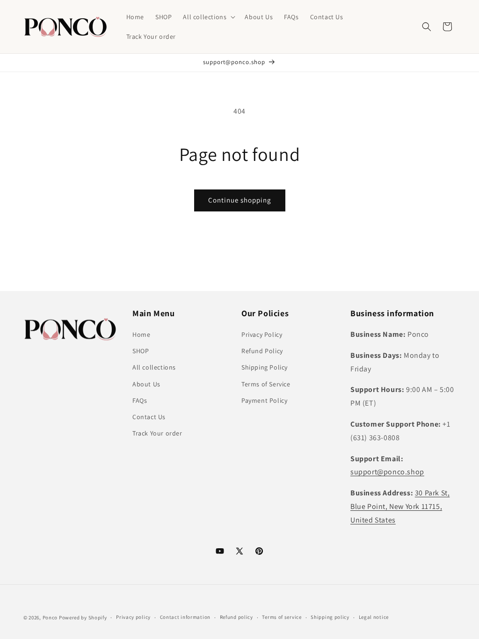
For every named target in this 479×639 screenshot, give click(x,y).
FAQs (139, 400)
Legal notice (374, 617)
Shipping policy (330, 617)
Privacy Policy (261, 334)
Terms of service (281, 617)
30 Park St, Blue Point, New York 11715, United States (400, 506)
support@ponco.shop (387, 472)
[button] (208, 17)
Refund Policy (262, 351)
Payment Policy (264, 400)
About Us (146, 384)
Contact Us (149, 417)
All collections (154, 367)
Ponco (50, 617)
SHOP (140, 351)
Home (141, 334)
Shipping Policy (264, 367)
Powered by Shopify (83, 617)
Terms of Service (265, 384)
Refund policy (236, 617)
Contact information (185, 617)
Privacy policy (133, 617)
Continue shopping (239, 200)
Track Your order (157, 433)
